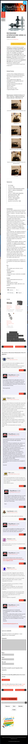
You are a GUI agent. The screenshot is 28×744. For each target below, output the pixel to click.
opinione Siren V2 (20, 335)
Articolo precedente (8, 346)
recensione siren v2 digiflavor (19, 339)
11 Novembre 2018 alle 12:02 (14, 474)
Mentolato (21, 706)
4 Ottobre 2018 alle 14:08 (13, 376)
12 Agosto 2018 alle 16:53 (12, 512)
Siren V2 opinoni (22, 340)
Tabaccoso (7, 706)
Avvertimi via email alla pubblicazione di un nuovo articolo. (13, 675)
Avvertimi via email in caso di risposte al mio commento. (12, 669)
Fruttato (14, 709)
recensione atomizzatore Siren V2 (12, 337)
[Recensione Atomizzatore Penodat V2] (19, 303)
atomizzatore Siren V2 (13, 332)
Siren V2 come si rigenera (15, 340)
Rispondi (21, 370)
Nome (3, 652)
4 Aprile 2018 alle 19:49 (12, 569)
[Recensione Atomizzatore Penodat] (10, 303)
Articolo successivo (20, 346)
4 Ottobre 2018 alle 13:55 (12, 359)
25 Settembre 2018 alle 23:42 (13, 399)
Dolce (14, 706)
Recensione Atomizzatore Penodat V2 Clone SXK (10, 322)
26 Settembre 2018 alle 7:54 (13, 435)
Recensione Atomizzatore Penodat (9, 307)
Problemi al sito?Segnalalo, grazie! (18, 43)
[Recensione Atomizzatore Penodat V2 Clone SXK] (10, 316)
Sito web (4, 662)
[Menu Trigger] (25, 3)
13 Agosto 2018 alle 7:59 (13, 525)
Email (3, 657)
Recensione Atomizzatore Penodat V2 (18, 307)
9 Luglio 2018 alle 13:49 (12, 554)
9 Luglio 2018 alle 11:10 (11, 540)
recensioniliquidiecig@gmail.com (10, 623)
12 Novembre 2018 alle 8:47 (14, 492)
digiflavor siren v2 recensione (11, 335)
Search (26, 703)
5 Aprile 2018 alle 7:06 (12, 606)
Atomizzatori (15, 39)
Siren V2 (8, 340)
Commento (4, 638)
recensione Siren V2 (10, 339)
